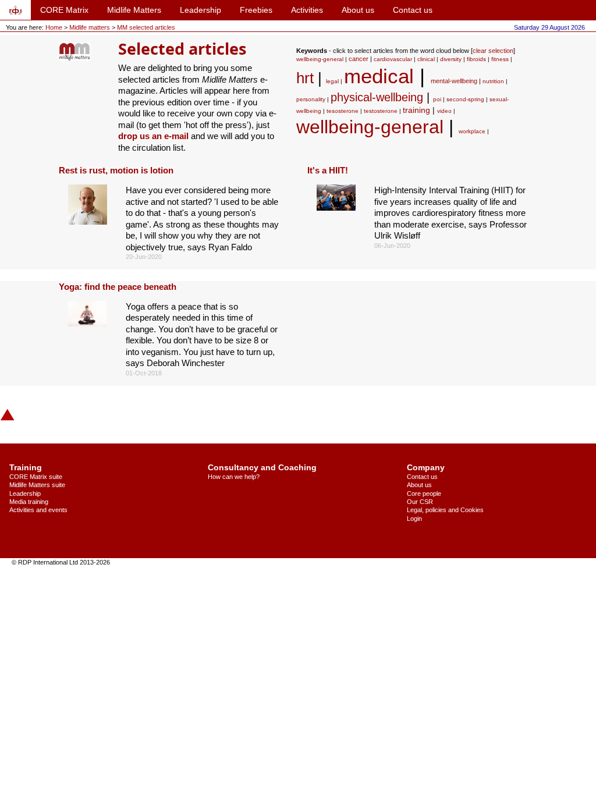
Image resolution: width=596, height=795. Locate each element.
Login (414, 518)
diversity (451, 59)
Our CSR (420, 501)
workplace (472, 131)
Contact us (412, 10)
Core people (424, 493)
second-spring (465, 99)
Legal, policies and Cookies (445, 509)
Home (53, 27)
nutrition (493, 81)
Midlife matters (90, 27)
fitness (500, 59)
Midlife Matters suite (37, 484)
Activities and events (38, 509)
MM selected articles (146, 27)
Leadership (200, 10)
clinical (426, 59)
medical (379, 76)
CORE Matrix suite (35, 476)
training (416, 110)
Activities (307, 10)
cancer (358, 58)
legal (332, 81)
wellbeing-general (319, 59)
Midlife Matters (134, 10)
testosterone (381, 111)
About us (358, 10)
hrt (305, 78)
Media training (28, 501)
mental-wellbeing (454, 80)
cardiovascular (393, 59)
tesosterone (343, 111)
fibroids (476, 59)
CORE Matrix (64, 10)
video (444, 111)
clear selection (493, 50)
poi (437, 99)
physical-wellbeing (377, 97)
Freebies (256, 10)
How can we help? (234, 476)
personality (310, 99)
